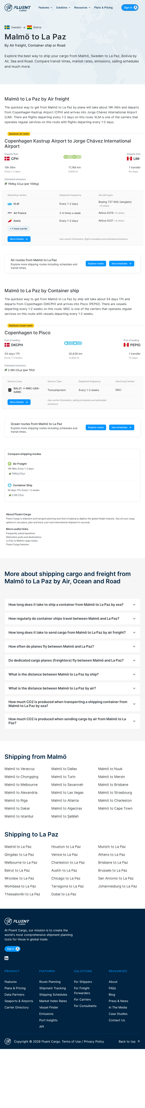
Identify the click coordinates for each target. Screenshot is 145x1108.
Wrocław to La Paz (19, 872)
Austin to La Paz (64, 864)
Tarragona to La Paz (67, 880)
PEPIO (135, 345)
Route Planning (50, 976)
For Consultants (85, 1000)
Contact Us (117, 1014)
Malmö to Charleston (115, 794)
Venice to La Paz (64, 848)
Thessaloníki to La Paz (22, 888)
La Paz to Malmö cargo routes (22, 534)
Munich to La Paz (112, 841)
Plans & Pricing (15, 982)
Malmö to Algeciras (66, 802)
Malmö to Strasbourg (115, 786)
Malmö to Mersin (111, 771)
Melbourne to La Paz (21, 856)
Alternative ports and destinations (23, 531)
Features (11, 976)
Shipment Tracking (52, 982)
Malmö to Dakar (17, 802)
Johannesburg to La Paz (117, 880)
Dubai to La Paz (63, 888)
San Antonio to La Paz (116, 872)
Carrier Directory (17, 1001)
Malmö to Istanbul (19, 810)
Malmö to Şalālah (65, 810)
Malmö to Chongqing (21, 771)
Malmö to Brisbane (113, 779)
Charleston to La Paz (68, 856)
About (113, 976)
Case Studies (118, 1008)
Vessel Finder (48, 1001)
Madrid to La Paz (18, 841)
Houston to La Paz (66, 841)
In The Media (118, 1001)
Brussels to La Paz (112, 864)
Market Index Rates (53, 995)
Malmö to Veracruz (20, 763)
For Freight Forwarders (82, 984)
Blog (112, 988)
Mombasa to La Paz (20, 880)
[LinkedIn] (6, 952)
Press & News (118, 995)
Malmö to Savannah (67, 779)
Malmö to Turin (63, 771)
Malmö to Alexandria (21, 786)
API (41, 1020)
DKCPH (17, 345)
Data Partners (14, 988)
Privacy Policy (94, 1035)
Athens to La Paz (111, 848)
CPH (14, 159)
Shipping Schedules (53, 988)
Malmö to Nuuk (110, 763)
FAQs (112, 982)
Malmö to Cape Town (115, 802)
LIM (136, 159)
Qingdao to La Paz (19, 848)
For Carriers (82, 993)
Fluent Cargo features (17, 538)
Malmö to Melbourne (21, 779)
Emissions (46, 1008)
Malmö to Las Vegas (67, 786)
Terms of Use (71, 1035)
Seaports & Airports (19, 995)
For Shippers (83, 976)
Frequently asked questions (20, 527)
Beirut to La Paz (17, 864)
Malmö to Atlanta (65, 794)
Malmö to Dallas (64, 763)
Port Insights (48, 1014)
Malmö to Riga (16, 794)
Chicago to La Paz (65, 872)
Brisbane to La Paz (113, 856)
